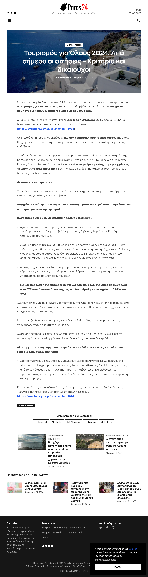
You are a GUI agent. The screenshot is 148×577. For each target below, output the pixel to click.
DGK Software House (78, 571)
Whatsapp (75, 422)
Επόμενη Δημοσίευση (117, 435)
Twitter (59, 422)
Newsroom (63, 77)
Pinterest (108, 422)
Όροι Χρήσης (79, 566)
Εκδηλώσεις (60, 527)
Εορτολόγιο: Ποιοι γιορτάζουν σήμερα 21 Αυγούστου (36, 486)
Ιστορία (45, 532)
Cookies (132, 549)
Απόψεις (45, 527)
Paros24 (67, 563)
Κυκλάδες (58, 532)
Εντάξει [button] (118, 567)
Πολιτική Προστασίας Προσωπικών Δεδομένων (48, 566)
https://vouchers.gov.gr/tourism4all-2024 (45, 128)
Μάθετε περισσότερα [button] (105, 560)
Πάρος (44, 537)
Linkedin (92, 422)
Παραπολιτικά (74, 532)
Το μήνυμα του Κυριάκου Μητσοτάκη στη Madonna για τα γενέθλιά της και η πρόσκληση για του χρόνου (82, 492)
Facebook (42, 422)
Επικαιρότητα (74, 45)
